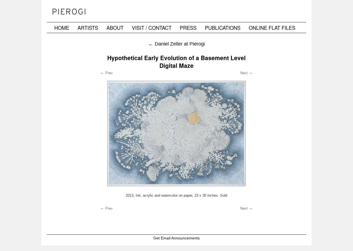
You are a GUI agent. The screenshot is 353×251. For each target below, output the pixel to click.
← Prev (107, 72)
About (115, 27)
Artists (87, 27)
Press (188, 27)
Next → (246, 72)
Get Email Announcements (176, 238)
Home (61, 27)
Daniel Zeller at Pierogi (176, 44)
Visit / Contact (152, 27)
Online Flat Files (272, 27)
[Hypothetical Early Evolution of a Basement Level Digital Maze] (176, 133)
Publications (222, 27)
